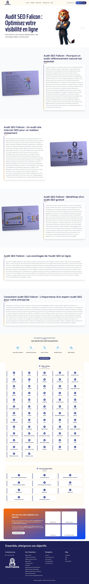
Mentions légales (38, 580)
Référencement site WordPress (32, 567)
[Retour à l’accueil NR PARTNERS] (8, 3)
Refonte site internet (30, 573)
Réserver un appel (81, 2)
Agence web (28, 555)
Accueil (27, 2)
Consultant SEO (29, 563)
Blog (52, 2)
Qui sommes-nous (49, 557)
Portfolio (32, 2)
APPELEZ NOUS (45, 358)
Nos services (38, 2)
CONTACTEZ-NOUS (19, 533)
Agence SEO (28, 561)
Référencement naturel (31, 559)
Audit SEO (27, 565)
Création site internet (30, 557)
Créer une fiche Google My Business (34, 575)
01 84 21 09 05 (71, 2)
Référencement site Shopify (32, 569)
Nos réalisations (49, 561)
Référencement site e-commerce (33, 571)
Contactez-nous (46, 2)
